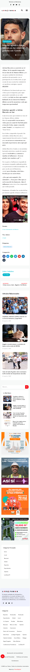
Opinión (6, 571)
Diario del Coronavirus (9, 631)
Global (5, 561)
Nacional (6, 558)
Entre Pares (6, 634)
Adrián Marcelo (7, 246)
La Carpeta (6, 621)
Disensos (19, 631)
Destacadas (13, 614)
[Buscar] (27, 387)
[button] (22, 10)
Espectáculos (7, 41)
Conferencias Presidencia (9, 644)
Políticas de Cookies (22, 656)
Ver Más (6, 274)
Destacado (21, 614)
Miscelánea (20, 621)
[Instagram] (19, 4)
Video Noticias (16, 641)
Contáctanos (15, 660)
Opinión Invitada (7, 638)
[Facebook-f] (10, 4)
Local (5, 555)
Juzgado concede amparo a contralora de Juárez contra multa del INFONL (19, 407)
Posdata (13, 621)
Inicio (5, 551)
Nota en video (13, 624)
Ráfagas (25, 638)
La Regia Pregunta (15, 634)
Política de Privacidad (8, 656)
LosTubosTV (7, 575)
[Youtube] (16, 4)
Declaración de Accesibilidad (15, 653)
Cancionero (13, 628)
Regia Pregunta (7, 641)
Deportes (6, 565)
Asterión (5, 628)
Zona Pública (17, 638)
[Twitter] (13, 4)
